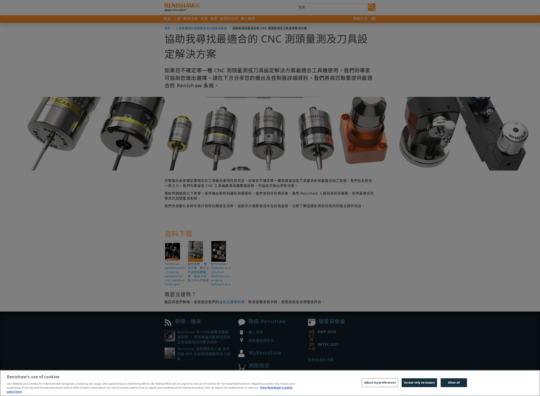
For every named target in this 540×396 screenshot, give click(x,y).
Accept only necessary (419, 382)
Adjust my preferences (380, 382)
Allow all (454, 382)
